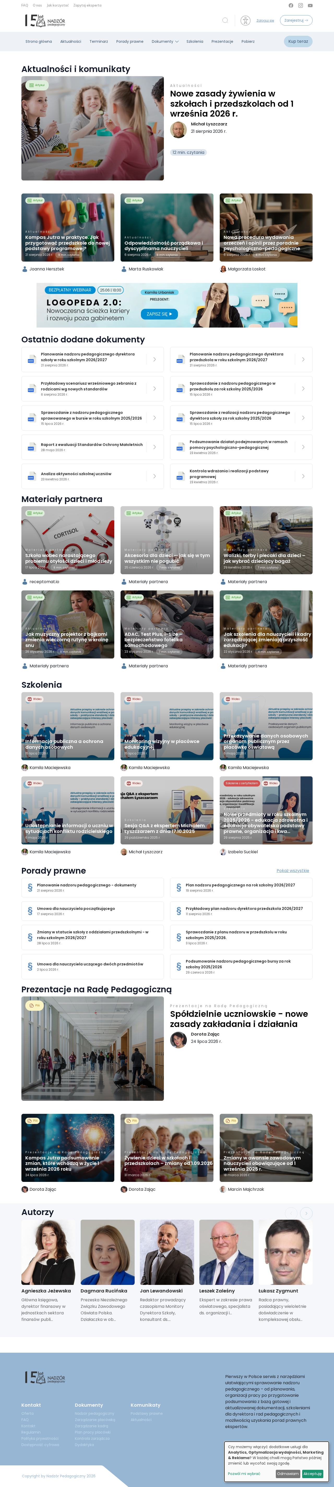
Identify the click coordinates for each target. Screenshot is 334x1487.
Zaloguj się (265, 20)
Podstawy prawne (147, 1413)
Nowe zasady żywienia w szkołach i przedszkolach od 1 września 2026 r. (232, 103)
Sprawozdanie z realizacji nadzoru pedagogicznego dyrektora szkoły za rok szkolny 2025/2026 (240, 415)
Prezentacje (222, 41)
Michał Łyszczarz (209, 124)
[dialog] (276, 1462)
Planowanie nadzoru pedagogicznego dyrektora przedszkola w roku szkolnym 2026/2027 (236, 357)
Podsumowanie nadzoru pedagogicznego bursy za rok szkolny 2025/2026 (238, 964)
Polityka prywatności (39, 1438)
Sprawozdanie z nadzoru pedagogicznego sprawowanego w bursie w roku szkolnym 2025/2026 (91, 415)
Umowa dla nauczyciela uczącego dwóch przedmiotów (90, 964)
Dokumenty (162, 41)
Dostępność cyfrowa (40, 1444)
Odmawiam (288, 1473)
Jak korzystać (58, 5)
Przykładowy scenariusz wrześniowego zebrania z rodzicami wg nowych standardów (88, 386)
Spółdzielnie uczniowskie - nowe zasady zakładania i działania (239, 1019)
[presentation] (291, 1213)
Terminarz (99, 41)
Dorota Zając (205, 1034)
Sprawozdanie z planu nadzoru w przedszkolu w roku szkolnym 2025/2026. (236, 934)
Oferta (27, 1413)
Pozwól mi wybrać (244, 1473)
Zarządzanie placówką (95, 1419)
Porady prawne (130, 41)
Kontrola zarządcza (92, 1438)
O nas (38, 5)
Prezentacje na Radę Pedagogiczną (219, 1005)
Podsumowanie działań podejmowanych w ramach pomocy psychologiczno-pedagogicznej (239, 444)
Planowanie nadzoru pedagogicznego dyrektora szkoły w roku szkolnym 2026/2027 (88, 357)
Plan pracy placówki (93, 1432)
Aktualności (70, 41)
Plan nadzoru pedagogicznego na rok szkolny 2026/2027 (240, 885)
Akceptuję (312, 1473)
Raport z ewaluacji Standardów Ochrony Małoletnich (92, 444)
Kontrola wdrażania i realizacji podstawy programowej (229, 473)
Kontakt (28, 1426)
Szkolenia (195, 41)
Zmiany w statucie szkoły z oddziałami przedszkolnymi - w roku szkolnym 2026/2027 (92, 934)
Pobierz (248, 41)
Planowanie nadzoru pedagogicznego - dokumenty (86, 885)
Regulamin (31, 1432)
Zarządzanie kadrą (91, 1426)
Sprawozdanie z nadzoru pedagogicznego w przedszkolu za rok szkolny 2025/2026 (233, 386)
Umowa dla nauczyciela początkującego (76, 908)
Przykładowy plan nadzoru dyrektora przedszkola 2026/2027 (244, 908)
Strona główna (39, 41)
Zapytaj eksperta (87, 5)
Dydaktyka (84, 1444)
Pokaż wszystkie (293, 871)
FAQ (25, 5)
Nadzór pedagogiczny (94, 1413)
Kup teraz (298, 41)
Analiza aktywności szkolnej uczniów (76, 473)
